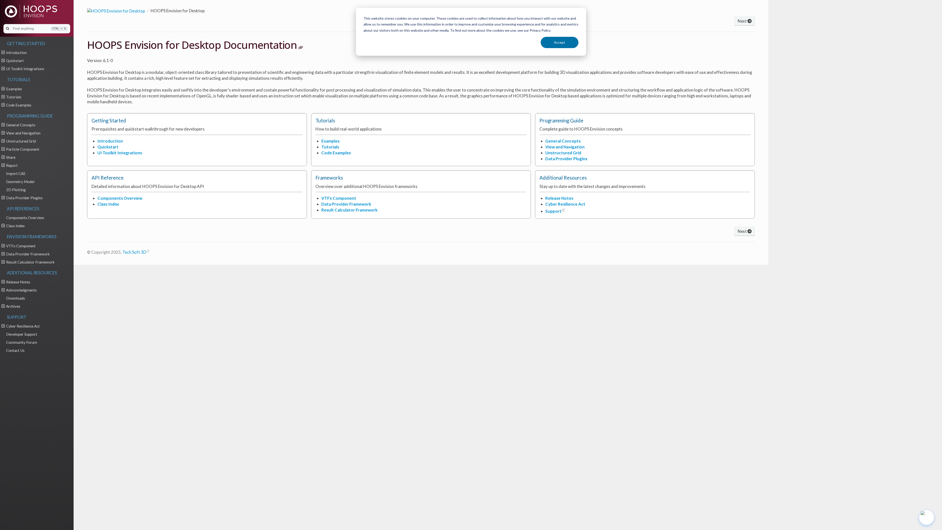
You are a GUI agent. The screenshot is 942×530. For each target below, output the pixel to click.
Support (553, 211)
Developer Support (21, 334)
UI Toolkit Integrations (25, 68)
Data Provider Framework (28, 254)
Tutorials (13, 97)
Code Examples (18, 105)
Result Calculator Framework (30, 262)
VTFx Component (21, 246)
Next (742, 21)
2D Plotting (16, 189)
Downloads (15, 298)
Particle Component (22, 149)
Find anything (39, 28)
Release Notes (18, 282)
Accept (559, 42)
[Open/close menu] (3, 52)
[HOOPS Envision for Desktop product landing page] (116, 10)
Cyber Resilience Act (23, 326)
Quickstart (15, 60)
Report (12, 165)
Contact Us (15, 350)
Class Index (15, 226)
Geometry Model (20, 181)
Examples (14, 89)
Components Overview (25, 217)
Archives (13, 306)
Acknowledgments (21, 290)
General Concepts (20, 125)
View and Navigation (23, 133)
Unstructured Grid (21, 141)
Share (10, 157)
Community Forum (21, 342)
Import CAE (16, 173)
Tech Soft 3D (134, 252)
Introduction (16, 52)
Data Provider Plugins (24, 198)
